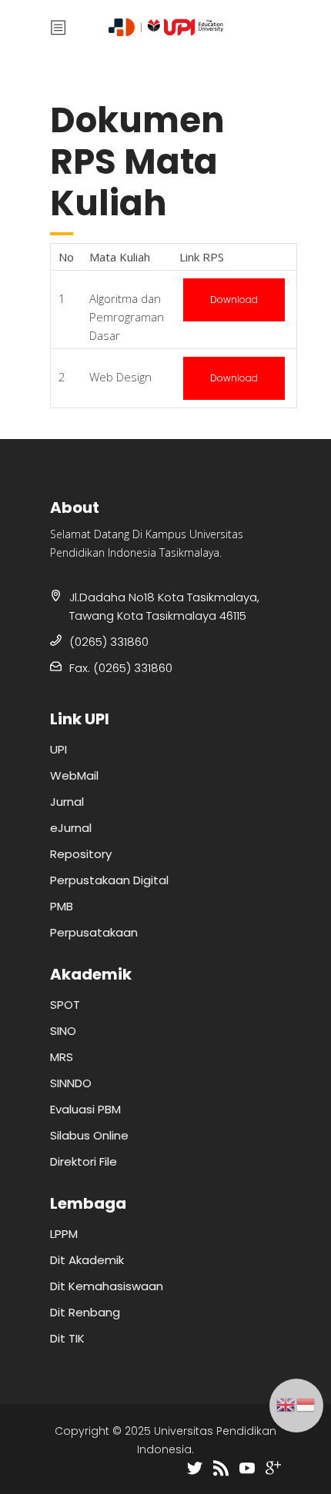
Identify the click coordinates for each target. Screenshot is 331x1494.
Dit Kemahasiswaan (106, 1286)
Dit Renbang (85, 1312)
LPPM (64, 1234)
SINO (63, 1031)
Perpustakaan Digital (109, 880)
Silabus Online (89, 1135)
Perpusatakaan (94, 932)
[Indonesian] (306, 1403)
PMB (61, 906)
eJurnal (71, 828)
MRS (61, 1057)
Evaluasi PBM (85, 1109)
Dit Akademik (87, 1260)
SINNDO (71, 1083)
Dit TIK (67, 1338)
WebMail (74, 775)
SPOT (65, 1005)
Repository (81, 854)
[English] (286, 1403)
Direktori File (83, 1161)
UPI (58, 749)
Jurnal (67, 802)
